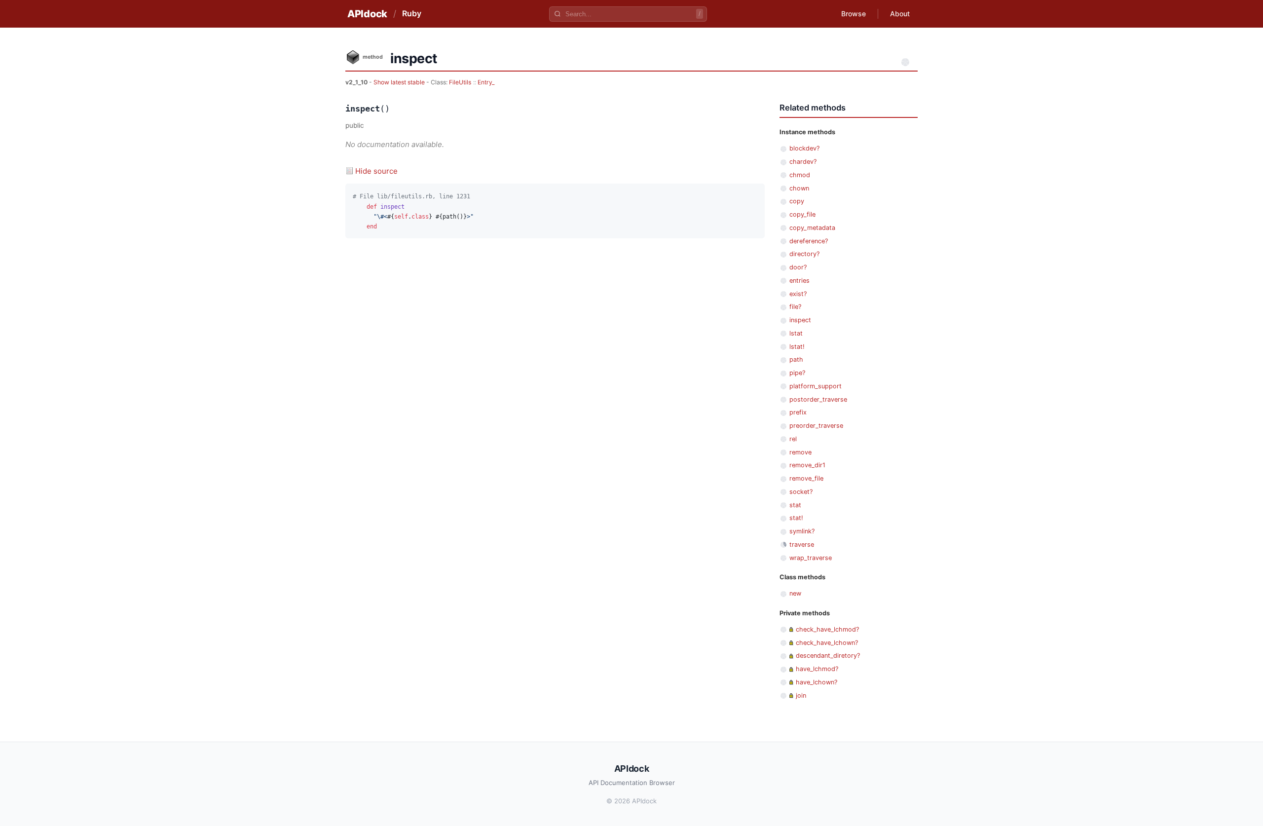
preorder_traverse (816, 425)
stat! (796, 518)
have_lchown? (816, 682)
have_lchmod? (817, 669)
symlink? (802, 531)
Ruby (411, 13)
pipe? (797, 372)
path (796, 359)
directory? (804, 254)
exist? (798, 294)
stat (795, 505)
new (795, 593)
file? (795, 306)
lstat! (797, 346)
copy (796, 201)
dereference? (808, 241)
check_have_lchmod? (827, 629)
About (900, 13)
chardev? (803, 161)
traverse (801, 544)
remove (800, 452)
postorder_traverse (818, 399)
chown (799, 188)
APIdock (367, 14)
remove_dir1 (807, 465)
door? (798, 267)
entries (799, 280)
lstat (796, 333)
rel (793, 439)
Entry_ (486, 82)
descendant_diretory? (828, 655)
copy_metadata (812, 227)
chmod (799, 175)
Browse (853, 13)
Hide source (376, 171)
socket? (801, 491)
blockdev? (804, 148)
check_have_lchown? (827, 642)
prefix (798, 412)
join (801, 695)
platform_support (815, 386)
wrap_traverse (810, 558)
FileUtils (460, 82)
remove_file (806, 478)
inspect (800, 320)
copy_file (802, 214)
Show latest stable (399, 82)
